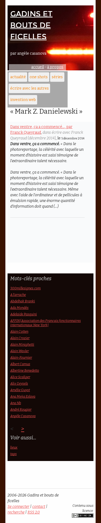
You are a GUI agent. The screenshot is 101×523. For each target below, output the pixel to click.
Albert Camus (20, 364)
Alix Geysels (19, 383)
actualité (18, 77)
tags (13, 454)
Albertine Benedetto (24, 370)
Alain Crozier (20, 338)
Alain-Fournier (21, 357)
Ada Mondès (19, 308)
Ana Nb (15, 403)
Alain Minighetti (22, 344)
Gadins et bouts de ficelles (31, 25)
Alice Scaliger (20, 377)
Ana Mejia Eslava (22, 396)
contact (38, 506)
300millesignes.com (25, 288)
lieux (14, 447)
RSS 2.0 (33, 512)
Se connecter (18, 506)
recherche (16, 512)
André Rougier (21, 409)
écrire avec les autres (29, 88)
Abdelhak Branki (22, 301)
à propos (55, 67)
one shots (39, 77)
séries (57, 77)
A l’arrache (18, 295)
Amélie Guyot (20, 390)
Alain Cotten (19, 331)
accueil (37, 67)
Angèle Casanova (23, 416)
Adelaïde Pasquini (23, 314)
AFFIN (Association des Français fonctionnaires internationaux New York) (45, 323)
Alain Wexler (19, 351)
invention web (23, 99)
